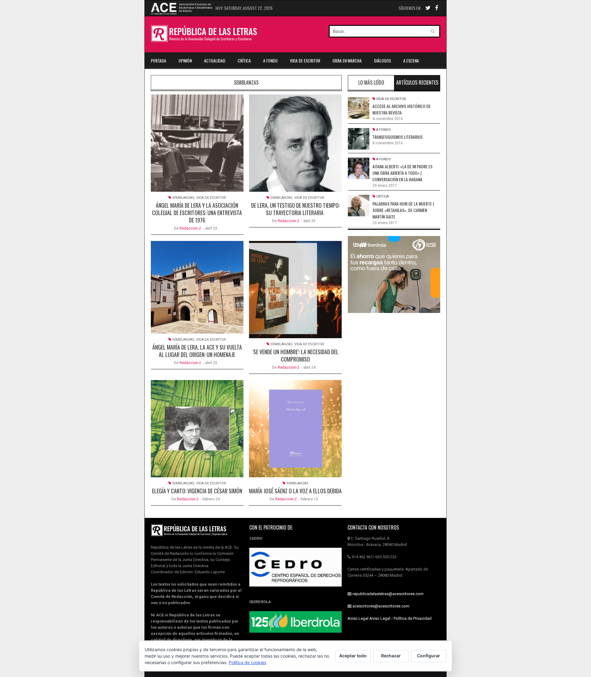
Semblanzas (183, 198)
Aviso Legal (358, 618)
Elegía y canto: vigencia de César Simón (197, 491)
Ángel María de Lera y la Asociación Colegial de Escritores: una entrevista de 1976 (197, 212)
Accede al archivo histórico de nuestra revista (401, 109)
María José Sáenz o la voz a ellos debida (295, 491)
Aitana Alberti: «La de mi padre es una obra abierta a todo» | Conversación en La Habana (402, 172)
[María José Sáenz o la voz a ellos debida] (295, 428)
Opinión (185, 60)
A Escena (411, 60)
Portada (158, 60)
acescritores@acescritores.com (380, 606)
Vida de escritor (305, 60)
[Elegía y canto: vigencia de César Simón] (197, 428)
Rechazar (391, 655)
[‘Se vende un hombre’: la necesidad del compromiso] (295, 289)
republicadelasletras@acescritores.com (388, 593)
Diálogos (382, 60)
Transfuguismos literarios (397, 137)
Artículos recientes (417, 82)
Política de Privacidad (413, 618)
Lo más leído (371, 82)
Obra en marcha (347, 60)
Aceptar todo (353, 655)
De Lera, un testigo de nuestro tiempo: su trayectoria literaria (295, 209)
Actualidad (214, 60)
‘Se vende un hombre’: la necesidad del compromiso (295, 355)
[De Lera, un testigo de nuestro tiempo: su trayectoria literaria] (295, 143)
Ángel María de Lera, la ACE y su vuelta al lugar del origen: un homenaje (197, 351)
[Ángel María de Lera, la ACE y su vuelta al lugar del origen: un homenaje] (197, 287)
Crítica (244, 60)
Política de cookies (247, 662)
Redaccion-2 (190, 228)
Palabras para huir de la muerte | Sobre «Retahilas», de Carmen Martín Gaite (403, 210)
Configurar (428, 655)
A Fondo (270, 60)
